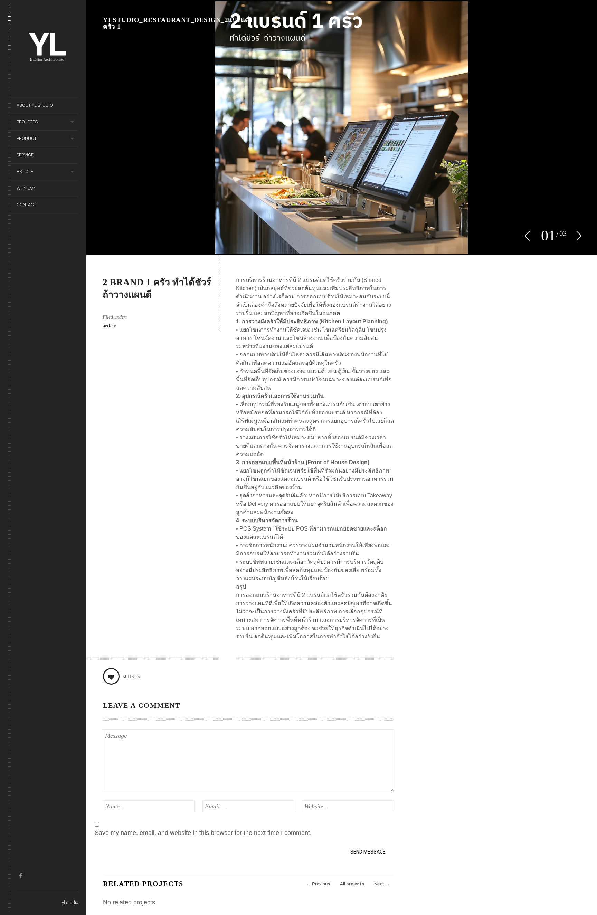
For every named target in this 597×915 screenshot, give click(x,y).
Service (25, 155)
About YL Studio (35, 105)
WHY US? (26, 188)
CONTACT (26, 204)
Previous (318, 883)
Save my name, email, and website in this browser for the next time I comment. (203, 832)
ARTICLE (25, 171)
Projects (27, 121)
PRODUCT (27, 138)
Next (382, 883)
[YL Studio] (47, 74)
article (109, 325)
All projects (352, 883)
